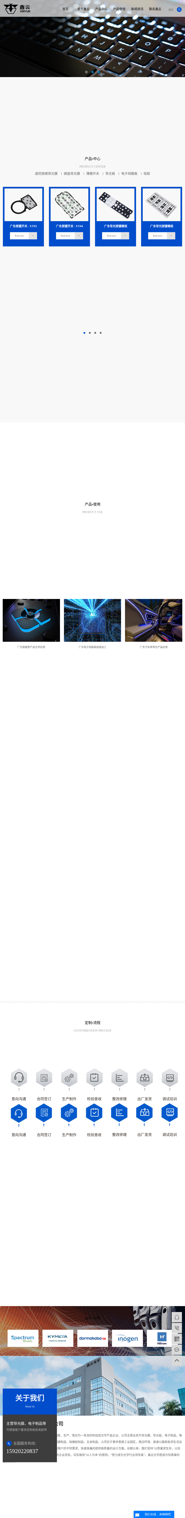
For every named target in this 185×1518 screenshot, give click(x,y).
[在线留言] (177, 1350)
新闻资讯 (137, 9)
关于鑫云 (83, 9)
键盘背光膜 (72, 173)
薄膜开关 (92, 173)
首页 (65, 9)
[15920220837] (177, 1328)
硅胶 (147, 173)
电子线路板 (129, 173)
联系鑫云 (155, 9)
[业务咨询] (177, 1317)
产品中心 (101, 9)
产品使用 (119, 9)
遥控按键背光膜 (46, 173)
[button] (86, 72)
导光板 (110, 173)
